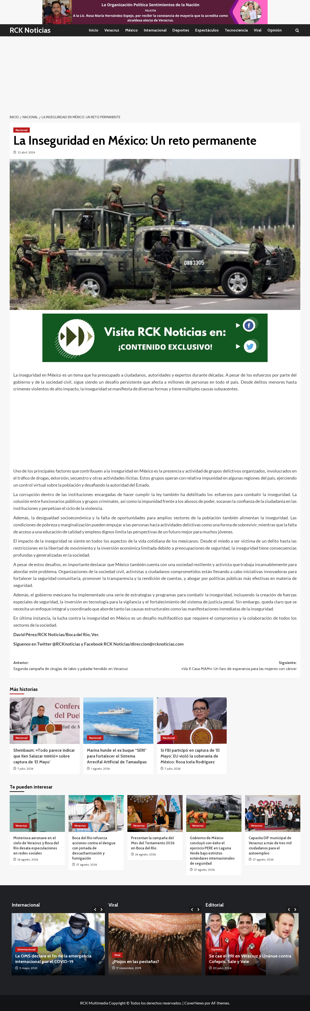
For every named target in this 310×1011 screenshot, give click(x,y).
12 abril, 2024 (26, 152)
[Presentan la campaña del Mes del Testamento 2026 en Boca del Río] (155, 813)
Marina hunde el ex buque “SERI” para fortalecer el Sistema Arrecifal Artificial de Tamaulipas (117, 756)
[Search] (297, 30)
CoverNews (194, 1003)
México (131, 30)
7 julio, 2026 (25, 768)
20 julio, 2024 (222, 968)
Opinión (274, 30)
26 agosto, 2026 (27, 859)
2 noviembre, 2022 (201, 968)
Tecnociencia (236, 30)
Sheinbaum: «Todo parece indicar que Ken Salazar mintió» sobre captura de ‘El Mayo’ (44, 756)
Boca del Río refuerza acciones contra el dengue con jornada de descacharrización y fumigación (94, 848)
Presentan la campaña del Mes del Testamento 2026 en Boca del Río (153, 843)
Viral (257, 30)
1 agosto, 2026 (100, 768)
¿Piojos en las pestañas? (115, 961)
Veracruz (111, 30)
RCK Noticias (30, 30)
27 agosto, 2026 (86, 864)
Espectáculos (207, 30)
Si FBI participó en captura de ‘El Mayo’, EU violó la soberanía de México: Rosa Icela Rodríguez (190, 756)
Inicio (93, 30)
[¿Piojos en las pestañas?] (134, 944)
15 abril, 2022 (57, 968)
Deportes (180, 30)
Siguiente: (239, 665)
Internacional (155, 30)
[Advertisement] (155, 73)
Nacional (22, 130)
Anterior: (70, 665)
